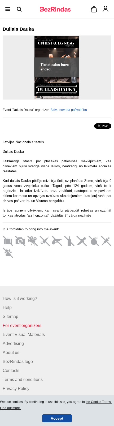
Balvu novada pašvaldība (68, 110)
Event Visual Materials (24, 334)
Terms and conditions (23, 379)
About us (11, 352)
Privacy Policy (16, 388)
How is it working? (20, 298)
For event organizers (22, 325)
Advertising (13, 343)
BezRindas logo (18, 361)
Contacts (11, 370)
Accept (57, 418)
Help (7, 307)
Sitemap (10, 316)
